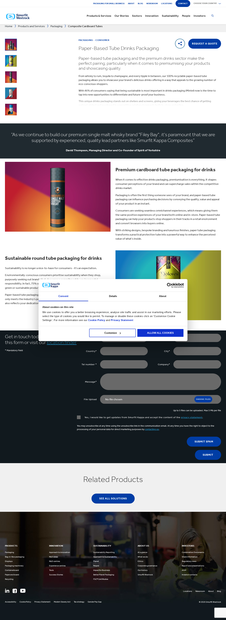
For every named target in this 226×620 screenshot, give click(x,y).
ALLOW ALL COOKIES (160, 332)
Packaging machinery (14, 566)
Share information (190, 557)
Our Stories (121, 15)
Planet (96, 561)
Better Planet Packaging (103, 575)
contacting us (152, 429)
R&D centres (54, 561)
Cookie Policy (96, 320)
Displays (9, 561)
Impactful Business (101, 570)
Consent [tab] (63, 296)
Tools (51, 570)
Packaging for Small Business (109, 3)
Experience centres (57, 566)
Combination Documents (193, 552)
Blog (140, 3)
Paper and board (12, 575)
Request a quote (204, 43)
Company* (164, 364)
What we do (143, 557)
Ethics (140, 561)
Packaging (9, 552)
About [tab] (162, 296)
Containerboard (12, 570)
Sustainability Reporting (104, 552)
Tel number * (89, 364)
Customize (110, 332)
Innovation (151, 15)
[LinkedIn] (7, 591)
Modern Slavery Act (62, 602)
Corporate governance (147, 566)
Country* (91, 351)
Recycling (9, 579)
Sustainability (170, 15)
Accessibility (10, 602)
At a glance (142, 552)
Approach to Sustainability (105, 557)
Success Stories (56, 575)
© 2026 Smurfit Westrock (210, 602)
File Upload (90, 399)
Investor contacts (189, 575)
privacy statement (191, 417)
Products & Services (99, 15)
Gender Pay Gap (95, 602)
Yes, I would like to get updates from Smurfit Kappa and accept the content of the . (143, 417)
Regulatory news (189, 561)
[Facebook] (15, 591)
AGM (184, 570)
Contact (183, 3)
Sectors (137, 15)
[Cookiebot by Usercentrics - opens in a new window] (169, 285)
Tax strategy (79, 602)
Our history (143, 570)
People (186, 15)
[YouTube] (22, 591)
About (131, 3)
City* (167, 351)
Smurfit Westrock (145, 575)
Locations (166, 3)
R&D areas (53, 557)
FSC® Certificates (100, 579)
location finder (62, 342)
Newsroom (152, 3)
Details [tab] (113, 296)
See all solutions (113, 498)
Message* (91, 381)
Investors (199, 15)
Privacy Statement (121, 320)
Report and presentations (193, 566)
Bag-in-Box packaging (14, 557)
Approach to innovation (59, 552)
